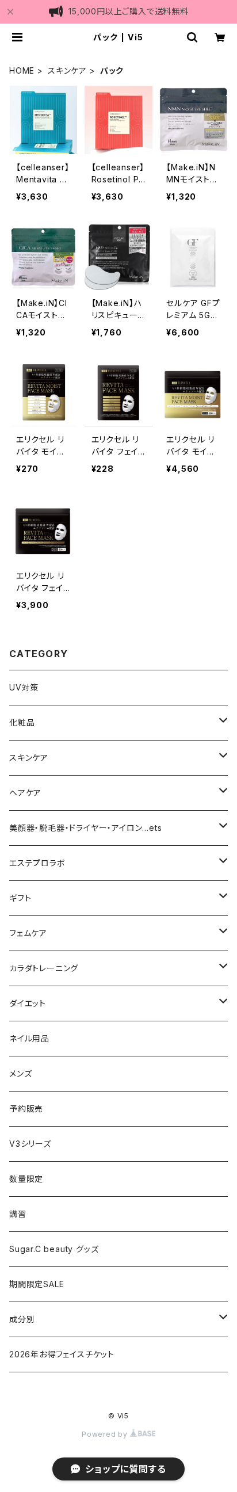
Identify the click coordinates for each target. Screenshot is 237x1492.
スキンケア (67, 70)
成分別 (22, 1319)
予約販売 (26, 1108)
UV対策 (24, 687)
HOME (22, 70)
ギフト (20, 898)
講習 (17, 1214)
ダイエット (27, 1003)
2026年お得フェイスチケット (61, 1354)
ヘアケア (25, 792)
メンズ (20, 1073)
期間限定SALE (36, 1284)
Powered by (106, 1434)
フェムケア (28, 933)
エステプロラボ (37, 863)
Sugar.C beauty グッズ (53, 1249)
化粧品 (22, 722)
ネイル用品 (29, 1038)
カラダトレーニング (43, 968)
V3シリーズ (30, 1143)
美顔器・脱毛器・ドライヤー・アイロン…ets (85, 828)
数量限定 (26, 1179)
